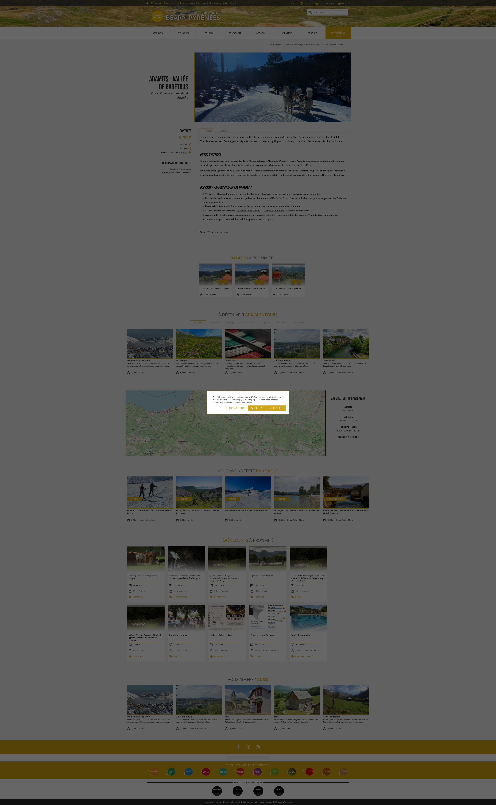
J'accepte (278, 408)
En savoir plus (237, 408)
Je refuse (259, 408)
